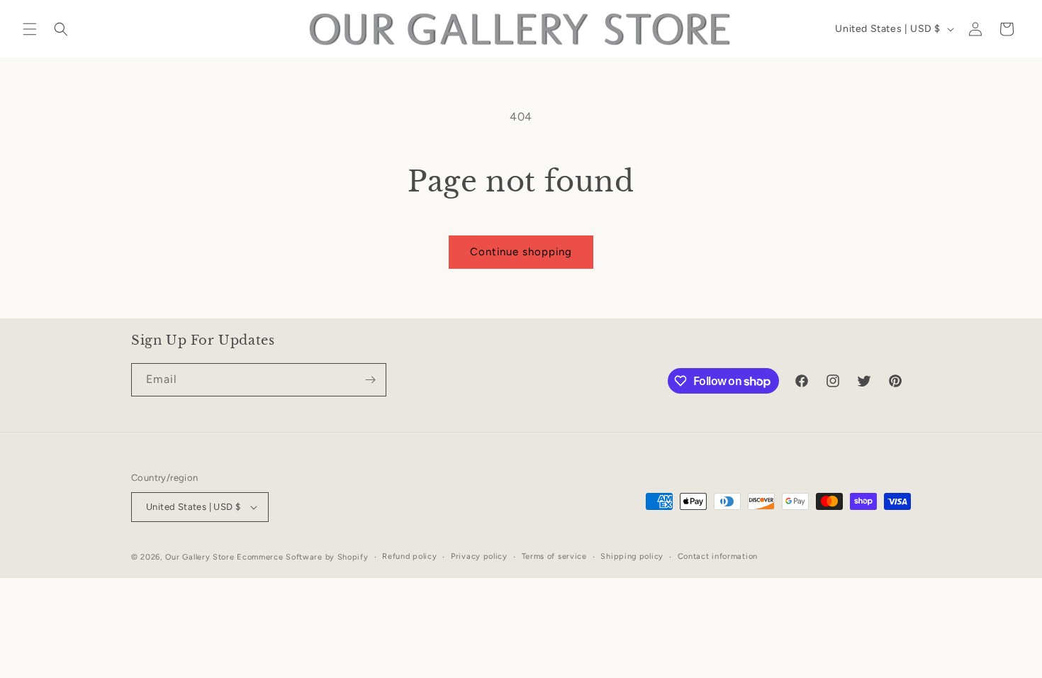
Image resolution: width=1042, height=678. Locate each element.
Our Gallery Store (200, 557)
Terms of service (554, 556)
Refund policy (409, 556)
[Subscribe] (370, 379)
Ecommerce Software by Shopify (302, 557)
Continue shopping (521, 251)
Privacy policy (479, 556)
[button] (29, 29)
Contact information (718, 556)
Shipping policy (631, 556)
